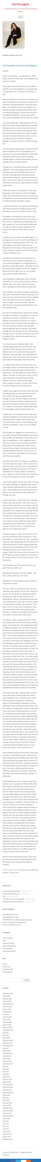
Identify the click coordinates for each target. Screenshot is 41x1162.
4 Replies (5, 71)
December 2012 (8, 1139)
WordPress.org (7, 972)
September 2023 (8, 1004)
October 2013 (7, 1113)
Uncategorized (7, 948)
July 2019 (5, 1032)
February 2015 (7, 1079)
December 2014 (8, 1084)
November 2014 (8, 1087)
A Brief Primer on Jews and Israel (13, 901)
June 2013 (6, 1123)
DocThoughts (20, 4)
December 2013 (8, 1108)
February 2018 (7, 1043)
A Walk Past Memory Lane (11, 894)
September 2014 (8, 1092)
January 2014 (7, 1105)
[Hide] (29, 1161)
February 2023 (7, 1006)
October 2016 (7, 1056)
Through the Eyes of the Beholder (13, 899)
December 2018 (8, 1040)
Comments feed (8, 969)
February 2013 (7, 1134)
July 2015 (5, 1066)
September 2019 (8, 1030)
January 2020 (7, 1025)
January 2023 (7, 1009)
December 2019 (8, 1027)
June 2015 (6, 1069)
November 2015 (8, 1064)
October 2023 (7, 1001)
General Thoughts (24, 870)
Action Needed (7, 938)
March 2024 (6, 996)
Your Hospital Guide (9, 951)
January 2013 (7, 1136)
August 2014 (7, 1095)
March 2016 (6, 1058)
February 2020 (7, 1022)
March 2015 (6, 1077)
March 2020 (6, 1019)
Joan (4, 896)
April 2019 (6, 1035)
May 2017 (6, 1048)
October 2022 (7, 1012)
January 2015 (7, 1082)
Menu (20, 17)
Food (4, 940)
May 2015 (6, 1071)
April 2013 (6, 1129)
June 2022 (6, 1014)
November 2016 (8, 1053)
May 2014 (6, 1097)
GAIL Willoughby (8, 917)
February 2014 (7, 1103)
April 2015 (6, 1074)
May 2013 (6, 1126)
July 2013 (5, 1121)
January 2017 (7, 1051)
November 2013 (8, 1110)
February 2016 (7, 1061)
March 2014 (6, 1100)
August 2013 (7, 1118)
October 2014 (7, 1090)
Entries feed (6, 966)
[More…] (27, 1161)
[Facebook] (13, 1161)
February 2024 (7, 999)
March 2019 (6, 1038)
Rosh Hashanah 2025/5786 (11, 891)
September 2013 (8, 1116)
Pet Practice (14, 112)
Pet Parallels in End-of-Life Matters (20, 65)
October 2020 (7, 1017)
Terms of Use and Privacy (10, 1152)
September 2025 (8, 993)
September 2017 (8, 1045)
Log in (5, 964)
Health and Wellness (9, 946)
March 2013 (6, 1131)
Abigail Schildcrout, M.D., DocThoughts (24, 1159)
